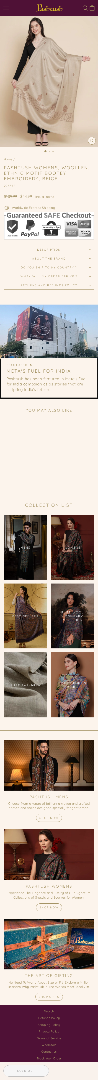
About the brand (49, 258)
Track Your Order (49, 1058)
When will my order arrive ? (49, 276)
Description (49, 249)
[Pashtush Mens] (49, 765)
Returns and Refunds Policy (49, 285)
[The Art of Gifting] (49, 944)
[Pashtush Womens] (49, 854)
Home (8, 159)
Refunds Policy (49, 1018)
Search (49, 1011)
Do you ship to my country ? (49, 267)
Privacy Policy (49, 1031)
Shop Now (49, 818)
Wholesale (48, 1045)
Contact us (49, 1051)
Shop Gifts (49, 996)
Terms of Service (49, 1038)
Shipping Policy (49, 1025)
